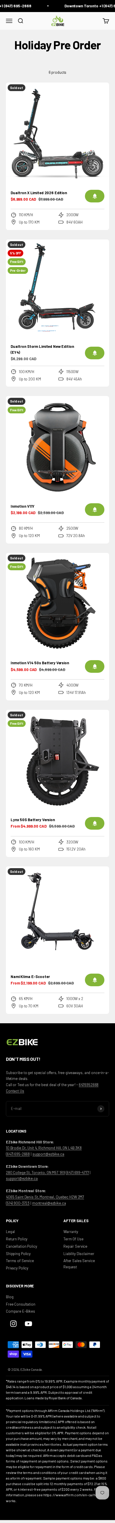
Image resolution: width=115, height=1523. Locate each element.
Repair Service (75, 1246)
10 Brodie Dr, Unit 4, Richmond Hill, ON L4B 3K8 (44, 1147)
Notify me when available (94, 196)
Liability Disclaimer (78, 1253)
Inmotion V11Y (22, 506)
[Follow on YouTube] (28, 1324)
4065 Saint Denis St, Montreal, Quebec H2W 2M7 (45, 1197)
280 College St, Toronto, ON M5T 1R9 (35, 1172)
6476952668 (89, 1084)
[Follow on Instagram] (13, 1324)
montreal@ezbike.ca (49, 1203)
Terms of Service (20, 1260)
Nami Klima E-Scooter (30, 976)
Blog (9, 1296)
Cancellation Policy (21, 1246)
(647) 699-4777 (77, 1172)
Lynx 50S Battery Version (33, 819)
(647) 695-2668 (18, 1154)
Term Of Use (73, 1239)
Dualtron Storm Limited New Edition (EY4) (42, 349)
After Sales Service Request (79, 1263)
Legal (10, 1231)
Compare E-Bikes (20, 1311)
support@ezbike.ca (48, 1154)
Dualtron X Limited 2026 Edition (39, 192)
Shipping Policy (18, 1253)
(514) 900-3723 (17, 1203)
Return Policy (16, 1239)
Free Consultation (20, 1304)
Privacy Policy (17, 1268)
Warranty (70, 1231)
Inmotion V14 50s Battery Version (40, 662)
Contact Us (15, 1090)
